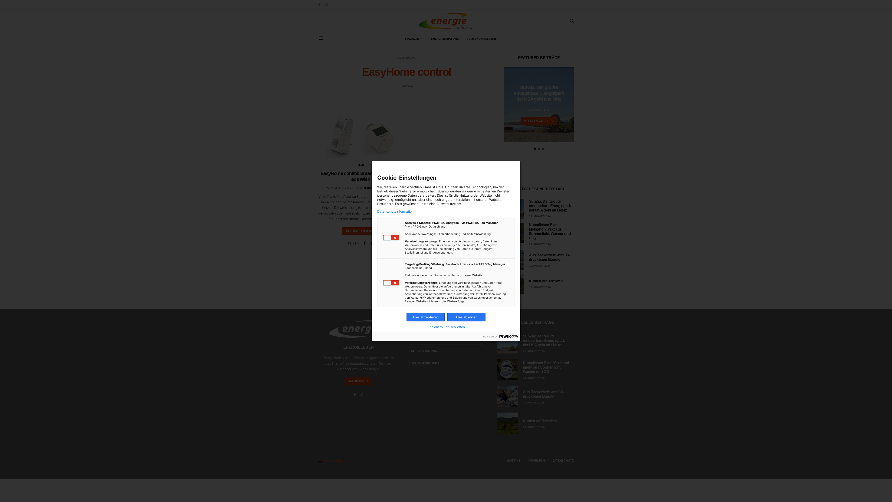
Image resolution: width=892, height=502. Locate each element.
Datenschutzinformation (395, 211)
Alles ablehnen (466, 317)
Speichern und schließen (446, 327)
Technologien (481, 187)
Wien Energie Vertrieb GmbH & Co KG (417, 187)
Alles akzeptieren (426, 317)
